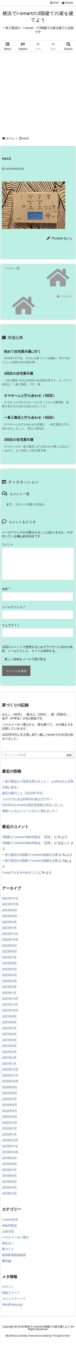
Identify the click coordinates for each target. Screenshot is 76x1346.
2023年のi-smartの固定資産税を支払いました (32, 805)
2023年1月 (9, 928)
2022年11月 (10, 933)
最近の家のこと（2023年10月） (23, 793)
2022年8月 (9, 951)
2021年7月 (9, 1028)
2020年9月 (9, 1087)
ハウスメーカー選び (15, 1237)
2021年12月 (10, 998)
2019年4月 (9, 1187)
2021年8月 (9, 1022)
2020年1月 (9, 1134)
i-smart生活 (10, 1219)
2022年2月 (9, 987)
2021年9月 (9, 1016)
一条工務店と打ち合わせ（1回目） (30, 417)
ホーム (10, 138)
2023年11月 (10, 898)
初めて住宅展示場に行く (22, 351)
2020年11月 (10, 1075)
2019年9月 (9, 1158)
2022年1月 (9, 992)
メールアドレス (13, 607)
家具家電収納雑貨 (14, 1255)
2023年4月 (9, 916)
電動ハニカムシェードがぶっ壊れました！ (30, 811)
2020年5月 (9, 1110)
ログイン (8, 1286)
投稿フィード (11, 1292)
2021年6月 (9, 1034)
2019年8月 (9, 1164)
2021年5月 (9, 1040)
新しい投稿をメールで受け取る (25, 659)
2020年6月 (9, 1105)
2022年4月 (9, 975)
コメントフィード (14, 1298)
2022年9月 (9, 945)
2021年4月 (9, 1046)
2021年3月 (9, 1051)
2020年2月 (9, 1128)
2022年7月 (9, 957)
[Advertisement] (38, 92)
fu (70, 238)
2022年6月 (9, 963)
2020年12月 (10, 1069)
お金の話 (8, 1231)
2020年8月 (9, 1093)
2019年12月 (10, 1140)
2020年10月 (10, 1081)
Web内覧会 (9, 1225)
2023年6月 (9, 910)
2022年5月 (9, 969)
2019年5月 (9, 1181)
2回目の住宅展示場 (18, 373)
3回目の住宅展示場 (18, 439)
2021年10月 (10, 1010)
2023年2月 (9, 922)
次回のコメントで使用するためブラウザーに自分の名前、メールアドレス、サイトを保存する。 (37, 649)
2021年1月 (9, 1063)
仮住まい (8, 1243)
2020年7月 (9, 1099)
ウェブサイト (11, 625)
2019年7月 (9, 1169)
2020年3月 (9, 1122)
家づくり (8, 1249)
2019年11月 (10, 1146)
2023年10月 (10, 904)
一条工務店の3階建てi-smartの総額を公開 (30, 854)
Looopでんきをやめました (19, 872)
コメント (8, 544)
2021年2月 (9, 1057)
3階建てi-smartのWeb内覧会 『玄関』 (27, 837)
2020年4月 (9, 1116)
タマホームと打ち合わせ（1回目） (30, 395)
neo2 (25, 138)
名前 (6, 589)
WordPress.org (12, 1304)
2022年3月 (9, 981)
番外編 (6, 1261)
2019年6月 (9, 1175)
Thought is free (61, 1335)
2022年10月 (10, 939)
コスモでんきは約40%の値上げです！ (27, 799)
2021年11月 (10, 1004)
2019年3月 (9, 1193)
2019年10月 (10, 1152)
